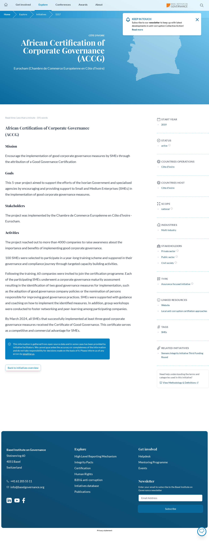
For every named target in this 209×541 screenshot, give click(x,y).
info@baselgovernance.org (27, 487)
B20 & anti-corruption (88, 480)
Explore (23, 14)
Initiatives (41, 14)
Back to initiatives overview (23, 367)
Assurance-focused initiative (175, 284)
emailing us (28, 353)
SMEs (164, 332)
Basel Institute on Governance (26, 450)
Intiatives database (86, 486)
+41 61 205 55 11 (21, 481)
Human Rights (83, 474)
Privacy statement (104, 530)
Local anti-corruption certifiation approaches (184, 311)
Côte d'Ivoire (167, 166)
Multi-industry (168, 230)
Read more (137, 29)
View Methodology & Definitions (179, 382)
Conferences (63, 4)
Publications (82, 491)
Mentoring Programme (153, 462)
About (99, 4)
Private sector (168, 251)
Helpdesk (144, 456)
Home (7, 14)
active (164, 145)
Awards (83, 4)
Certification (82, 468)
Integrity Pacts (83, 462)
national (165, 209)
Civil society (167, 263)
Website (165, 305)
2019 (164, 124)
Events (142, 468)
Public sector (168, 257)
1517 (58, 14)
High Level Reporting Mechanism (95, 456)
